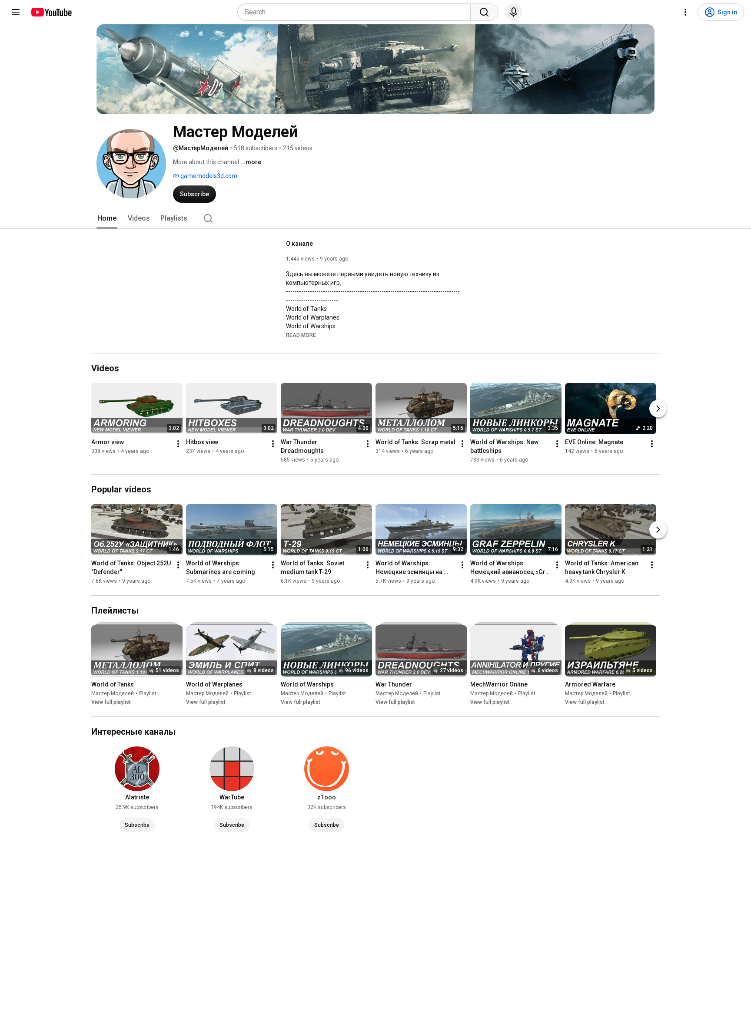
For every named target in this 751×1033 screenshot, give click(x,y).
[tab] (106, 218)
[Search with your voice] (513, 12)
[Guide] (15, 12)
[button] (301, 334)
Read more (301, 335)
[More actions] (178, 443)
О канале (299, 243)
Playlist (147, 693)
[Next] (658, 408)
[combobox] (357, 12)
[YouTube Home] (51, 12)
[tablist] (375, 218)
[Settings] (685, 12)
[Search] (484, 12)
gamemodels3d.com (208, 175)
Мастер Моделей (112, 693)
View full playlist (111, 702)
